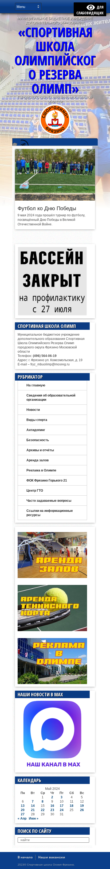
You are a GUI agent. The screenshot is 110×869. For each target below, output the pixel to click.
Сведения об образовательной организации (50, 398)
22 (43, 810)
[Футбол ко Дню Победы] (55, 199)
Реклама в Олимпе (41, 470)
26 (82, 810)
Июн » (33, 818)
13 (23, 806)
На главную (35, 385)
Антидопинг (35, 430)
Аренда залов (37, 460)
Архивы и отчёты (40, 450)
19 (82, 806)
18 (71, 806)
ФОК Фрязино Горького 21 (46, 480)
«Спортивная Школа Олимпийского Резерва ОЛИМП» (55, 60)
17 (62, 806)
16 (52, 806)
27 (23, 814)
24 (62, 810)
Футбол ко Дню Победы (47, 208)
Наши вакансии (51, 857)
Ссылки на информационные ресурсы (49, 513)
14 (33, 806)
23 (52, 810)
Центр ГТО (34, 490)
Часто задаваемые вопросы (48, 501)
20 (23, 810)
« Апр (22, 818)
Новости (33, 410)
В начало (25, 857)
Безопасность (37, 440)
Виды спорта (36, 420)
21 (33, 810)
